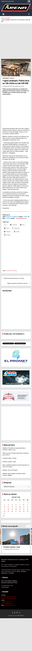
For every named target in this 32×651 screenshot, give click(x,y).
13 (16, 507)
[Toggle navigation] (3, 14)
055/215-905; (5, 598)
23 (27, 509)
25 (8, 511)
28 (20, 511)
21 (20, 509)
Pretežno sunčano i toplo (9, 461)
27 (16, 511)
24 (4, 511)
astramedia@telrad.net (7, 603)
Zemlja (12, 78)
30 (27, 511)
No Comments (20, 86)
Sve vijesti (5, 78)
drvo (6, 270)
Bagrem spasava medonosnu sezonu (17, 283)
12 (12, 507)
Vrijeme (13, 542)
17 (4, 509)
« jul (3, 516)
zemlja (15, 270)
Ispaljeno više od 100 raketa (9, 470)
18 (8, 509)
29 (23, 511)
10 (4, 507)
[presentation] (27, 526)
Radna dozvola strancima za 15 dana (14, 278)
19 (12, 509)
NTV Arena (13, 86)
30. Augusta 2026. (8, 549)
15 (23, 507)
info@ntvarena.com (6, 602)
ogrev (9, 270)
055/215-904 (12, 597)
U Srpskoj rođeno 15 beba (9, 458)
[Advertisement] (16, 40)
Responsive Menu (29, 1)
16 (27, 507)
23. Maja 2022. (6, 86)
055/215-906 (12, 598)
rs (12, 270)
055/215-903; (5, 597)
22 (23, 509)
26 (12, 511)
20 (16, 509)
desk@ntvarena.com (10, 605)
